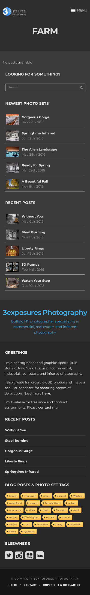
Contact (30, 584)
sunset (13, 517)
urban (71, 503)
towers (50, 517)
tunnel (66, 517)
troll (26, 524)
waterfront (15, 503)
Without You (32, 216)
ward (76, 510)
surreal (61, 495)
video (32, 510)
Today (58, 524)
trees (45, 510)
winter (13, 524)
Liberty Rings (33, 248)
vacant (33, 503)
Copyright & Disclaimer (61, 584)
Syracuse (29, 531)
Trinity (13, 495)
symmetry (15, 510)
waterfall (75, 524)
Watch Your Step (36, 281)
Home (13, 584)
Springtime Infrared (38, 133)
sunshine (42, 524)
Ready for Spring (36, 165)
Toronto (60, 510)
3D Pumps (30, 264)
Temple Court (53, 503)
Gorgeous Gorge (35, 117)
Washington (31, 517)
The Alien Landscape (39, 149)
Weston (77, 495)
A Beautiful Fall (35, 181)
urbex (12, 531)
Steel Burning (33, 232)
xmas (46, 495)
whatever (30, 495)
